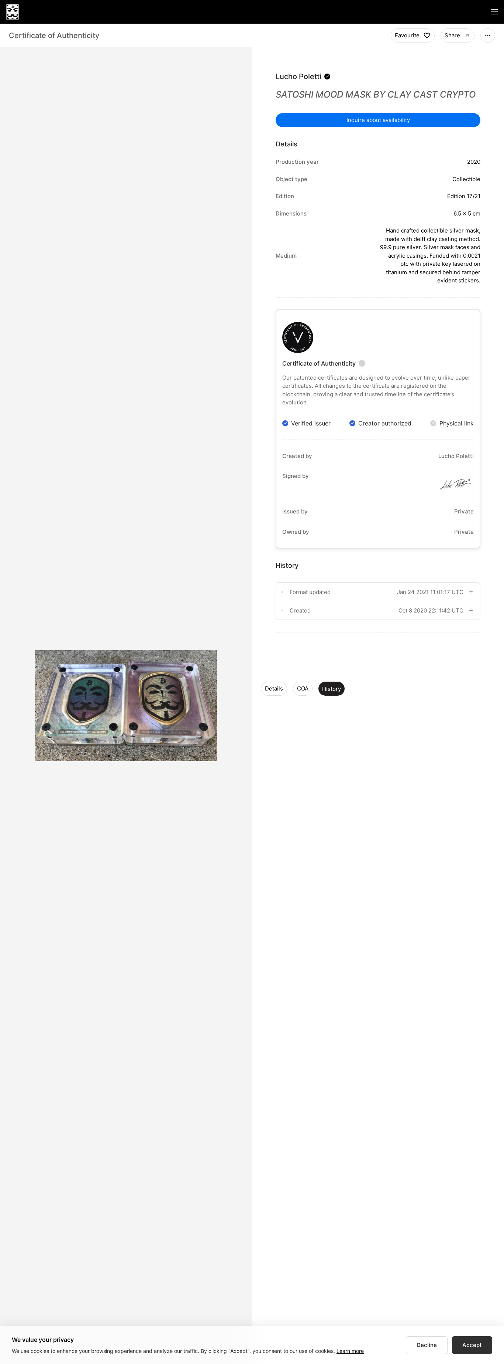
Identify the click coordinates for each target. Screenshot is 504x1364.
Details (274, 688)
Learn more (350, 1351)
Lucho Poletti (298, 76)
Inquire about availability (378, 119)
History (331, 688)
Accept (472, 1344)
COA (302, 688)
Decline (427, 1344)
